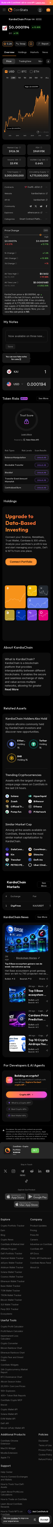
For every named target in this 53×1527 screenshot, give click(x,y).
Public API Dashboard (40, 1258)
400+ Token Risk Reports (13, 1395)
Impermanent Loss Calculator (9, 1337)
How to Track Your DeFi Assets (12, 1485)
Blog (3, 1235)
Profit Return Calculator (12, 1331)
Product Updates (38, 1225)
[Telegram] (30, 206)
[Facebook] (46, 206)
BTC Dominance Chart (11, 1377)
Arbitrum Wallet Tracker (12, 1267)
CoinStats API (36, 1249)
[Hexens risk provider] (26, 439)
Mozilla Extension (9, 1453)
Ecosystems (6, 1314)
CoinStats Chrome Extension (9, 1442)
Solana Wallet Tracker (11, 1272)
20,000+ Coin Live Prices (13, 1386)
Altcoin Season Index (11, 1381)
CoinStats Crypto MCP (11, 1400)
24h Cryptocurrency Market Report (14, 1371)
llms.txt (4, 1405)
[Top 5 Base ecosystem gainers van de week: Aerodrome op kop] (26, 938)
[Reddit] (41, 206)
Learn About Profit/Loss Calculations (12, 1493)
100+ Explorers (8, 1391)
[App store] (15, 1196)
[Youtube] (47, 1172)
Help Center (7, 1472)
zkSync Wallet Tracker (12, 1263)
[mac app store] (26, 1204)
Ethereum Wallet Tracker (13, 1281)
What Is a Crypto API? (21, 1103)
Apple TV (5, 1457)
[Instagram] (13, 1172)
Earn (3, 1230)
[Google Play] (37, 1196)
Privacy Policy (45, 1450)
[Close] (49, 2)
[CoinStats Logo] (18, 10)
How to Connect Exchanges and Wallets (14, 1478)
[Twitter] (36, 206)
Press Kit (34, 1235)
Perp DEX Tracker (9, 1309)
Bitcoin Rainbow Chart (11, 1348)
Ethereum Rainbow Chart (13, 1352)
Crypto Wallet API (9, 1409)
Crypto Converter (9, 1343)
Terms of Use (45, 1445)
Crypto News (7, 1239)
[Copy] (41, 187)
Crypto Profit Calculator (12, 1326)
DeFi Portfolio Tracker (11, 1253)
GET (35, 1150)
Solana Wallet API (9, 1414)
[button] (41, 187)
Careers (34, 1239)
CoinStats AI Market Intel (12, 1244)
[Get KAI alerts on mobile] (31, 43)
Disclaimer (43, 1440)
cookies (14, 1518)
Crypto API (24, 1094)
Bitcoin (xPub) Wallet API (13, 1428)
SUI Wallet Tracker (10, 1304)
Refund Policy (45, 1459)
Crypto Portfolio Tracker (12, 1225)
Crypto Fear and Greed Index (12, 1358)
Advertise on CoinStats (41, 1244)
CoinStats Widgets (10, 1365)
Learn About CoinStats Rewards (11, 1505)
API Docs (34, 1253)
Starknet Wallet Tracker (12, 1258)
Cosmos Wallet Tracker (12, 1276)
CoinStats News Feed (40, 1263)
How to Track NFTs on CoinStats (12, 1513)
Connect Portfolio (21, 561)
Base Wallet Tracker (10, 1286)
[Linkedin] (40, 1172)
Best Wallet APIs (18, 1115)
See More (43, 398)
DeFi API (5, 1423)
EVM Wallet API (8, 1418)
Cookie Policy (45, 1454)
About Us (34, 1267)
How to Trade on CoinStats (14, 1499)
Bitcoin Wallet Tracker (11, 1300)
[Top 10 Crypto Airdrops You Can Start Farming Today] (17, 1044)
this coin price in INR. (20, 312)
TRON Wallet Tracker (11, 1295)
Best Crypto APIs (18, 1109)
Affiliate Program (9, 1249)
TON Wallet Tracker (10, 1290)
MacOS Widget (8, 1448)
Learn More (26, 434)
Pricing (33, 1230)
